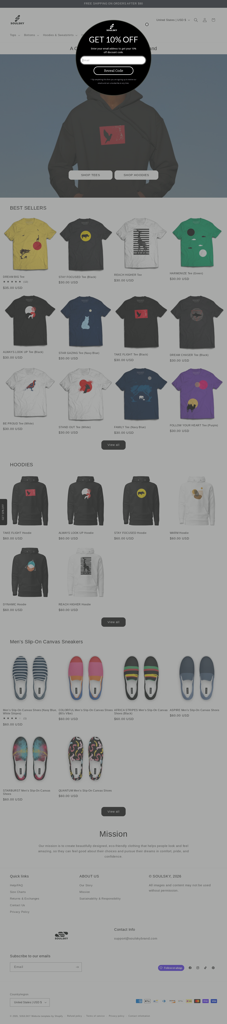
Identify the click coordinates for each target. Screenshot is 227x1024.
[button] (147, 24)
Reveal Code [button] (113, 71)
